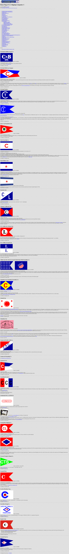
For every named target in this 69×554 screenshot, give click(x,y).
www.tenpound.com (22, 219)
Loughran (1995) (4, 407)
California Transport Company (7, 23)
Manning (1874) (10, 485)
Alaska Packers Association (59, 222)
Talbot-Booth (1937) (5, 174)
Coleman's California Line (5, 32)
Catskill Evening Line (4, 15)
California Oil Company (7, 22)
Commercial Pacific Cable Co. (6, 38)
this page (65, 83)
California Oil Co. (4, 12)
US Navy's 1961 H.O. (5, 102)
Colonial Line (3, 36)
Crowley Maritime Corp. (5, 44)
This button (1, 315)
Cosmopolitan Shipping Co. (5, 42)
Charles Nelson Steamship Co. (6, 20)
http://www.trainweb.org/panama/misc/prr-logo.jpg (6, 336)
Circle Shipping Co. (4, 26)
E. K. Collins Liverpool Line (5, 34)
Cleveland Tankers (4, 29)
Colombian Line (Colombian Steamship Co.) (7, 35)
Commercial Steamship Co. (5, 39)
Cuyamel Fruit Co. (4, 46)
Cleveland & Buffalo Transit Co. (6, 27)
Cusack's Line (3, 45)
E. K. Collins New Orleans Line (6, 33)
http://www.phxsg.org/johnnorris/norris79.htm (25, 311)
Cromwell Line (4, 43)
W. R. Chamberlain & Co (5, 18)
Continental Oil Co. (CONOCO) (6, 41)
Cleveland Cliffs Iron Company (6, 28)
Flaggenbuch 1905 (8, 64)
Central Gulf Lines (4, 17)
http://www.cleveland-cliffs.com (26, 85)
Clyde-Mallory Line (4, 31)
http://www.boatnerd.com (3, 115)
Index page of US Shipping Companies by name (8, 49)
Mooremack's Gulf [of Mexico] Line (6, 358)
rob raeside (8, 6)
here (30, 83)
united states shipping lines (6, 7)
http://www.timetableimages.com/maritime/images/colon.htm (10, 309)
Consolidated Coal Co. (5, 40)
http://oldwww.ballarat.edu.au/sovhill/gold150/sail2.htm (11, 530)
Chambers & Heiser (4, 19)
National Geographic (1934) (6, 294)
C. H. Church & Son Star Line (6, 25)
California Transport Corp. (5, 13)
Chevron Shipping (4, 21)
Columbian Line (4, 37)
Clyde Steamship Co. (4, 30)
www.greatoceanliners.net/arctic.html (7, 273)
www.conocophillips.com (15, 415)
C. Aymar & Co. (4, 16)
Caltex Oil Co (3, 14)
